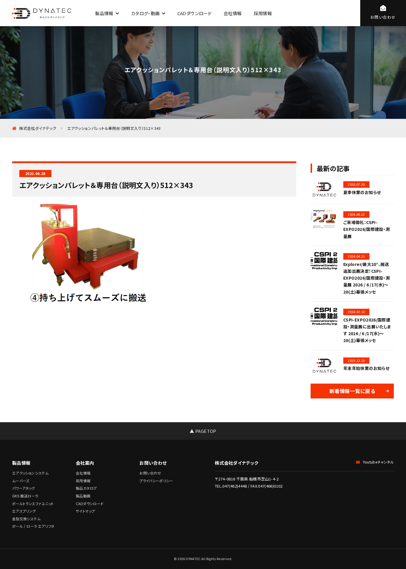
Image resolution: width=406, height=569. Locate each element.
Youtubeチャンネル (378, 461)
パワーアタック (23, 488)
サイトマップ (85, 510)
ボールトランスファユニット (33, 503)
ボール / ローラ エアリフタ (33, 526)
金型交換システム (26, 518)
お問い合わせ (150, 472)
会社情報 (233, 13)
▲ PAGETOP (203, 431)
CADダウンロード (194, 13)
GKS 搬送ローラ (25, 495)
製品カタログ (86, 488)
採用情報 (263, 13)
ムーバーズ (20, 480)
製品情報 (104, 13)
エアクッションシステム (30, 472)
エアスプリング (24, 510)
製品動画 (83, 495)
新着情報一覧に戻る (352, 391)
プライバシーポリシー (156, 480)
